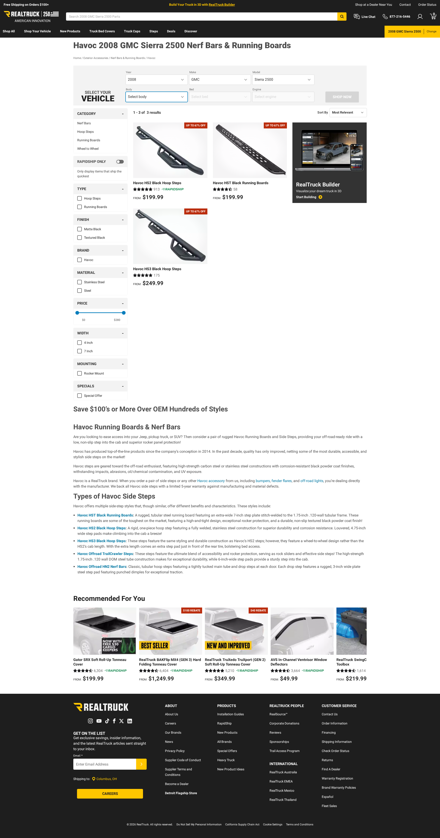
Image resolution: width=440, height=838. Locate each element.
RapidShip (224, 723)
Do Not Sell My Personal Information (199, 824)
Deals (171, 31)
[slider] (77, 313)
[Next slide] (362, 645)
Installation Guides (230, 714)
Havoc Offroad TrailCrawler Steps (105, 554)
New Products (70, 31)
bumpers (263, 481)
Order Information (334, 723)
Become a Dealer (177, 784)
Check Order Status (335, 751)
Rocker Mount (94, 373)
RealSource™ (279, 714)
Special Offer (93, 395)
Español (327, 797)
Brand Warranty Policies (339, 787)
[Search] (341, 16)
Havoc (88, 260)
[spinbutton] (83, 320)
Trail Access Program (285, 751)
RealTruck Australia (283, 772)
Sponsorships (279, 742)
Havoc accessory (211, 481)
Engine (257, 89)
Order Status (427, 4)
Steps (153, 31)
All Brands (224, 742)
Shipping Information (337, 742)
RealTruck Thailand (283, 800)
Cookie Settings (272, 824)
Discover (190, 31)
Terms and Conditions (299, 824)
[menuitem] (9, 32)
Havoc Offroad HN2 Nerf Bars (101, 566)
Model (256, 72)
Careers (170, 723)
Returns (327, 760)
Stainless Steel (94, 282)
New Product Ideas (230, 769)
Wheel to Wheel (88, 148)
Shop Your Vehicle (37, 31)
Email (77, 755)
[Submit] (141, 764)
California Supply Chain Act (242, 824)
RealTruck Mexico (282, 790)
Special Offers (227, 751)
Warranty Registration (337, 778)
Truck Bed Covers (102, 31)
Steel (87, 290)
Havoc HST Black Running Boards (105, 515)
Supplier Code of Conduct (183, 760)
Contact (405, 4)
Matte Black (92, 229)
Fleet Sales (329, 806)
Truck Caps (132, 31)
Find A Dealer (331, 769)
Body (129, 89)
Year (128, 72)
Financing (329, 732)
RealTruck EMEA (281, 781)
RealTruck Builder (222, 4)
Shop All (9, 31)
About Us (171, 714)
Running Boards (88, 140)
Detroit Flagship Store (181, 793)
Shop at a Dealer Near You (373, 4)
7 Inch (88, 351)
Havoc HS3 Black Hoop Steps (101, 541)
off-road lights (311, 481)
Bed (191, 89)
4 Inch (88, 342)
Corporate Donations (284, 723)
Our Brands (173, 732)
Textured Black (94, 237)
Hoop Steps (85, 131)
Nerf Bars (84, 123)
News (169, 742)
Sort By (322, 112)
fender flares (282, 481)
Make (192, 72)
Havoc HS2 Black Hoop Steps (101, 528)
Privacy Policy (175, 751)
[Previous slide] (77, 645)
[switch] (100, 161)
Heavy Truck (226, 760)
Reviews (275, 732)
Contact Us (330, 714)
